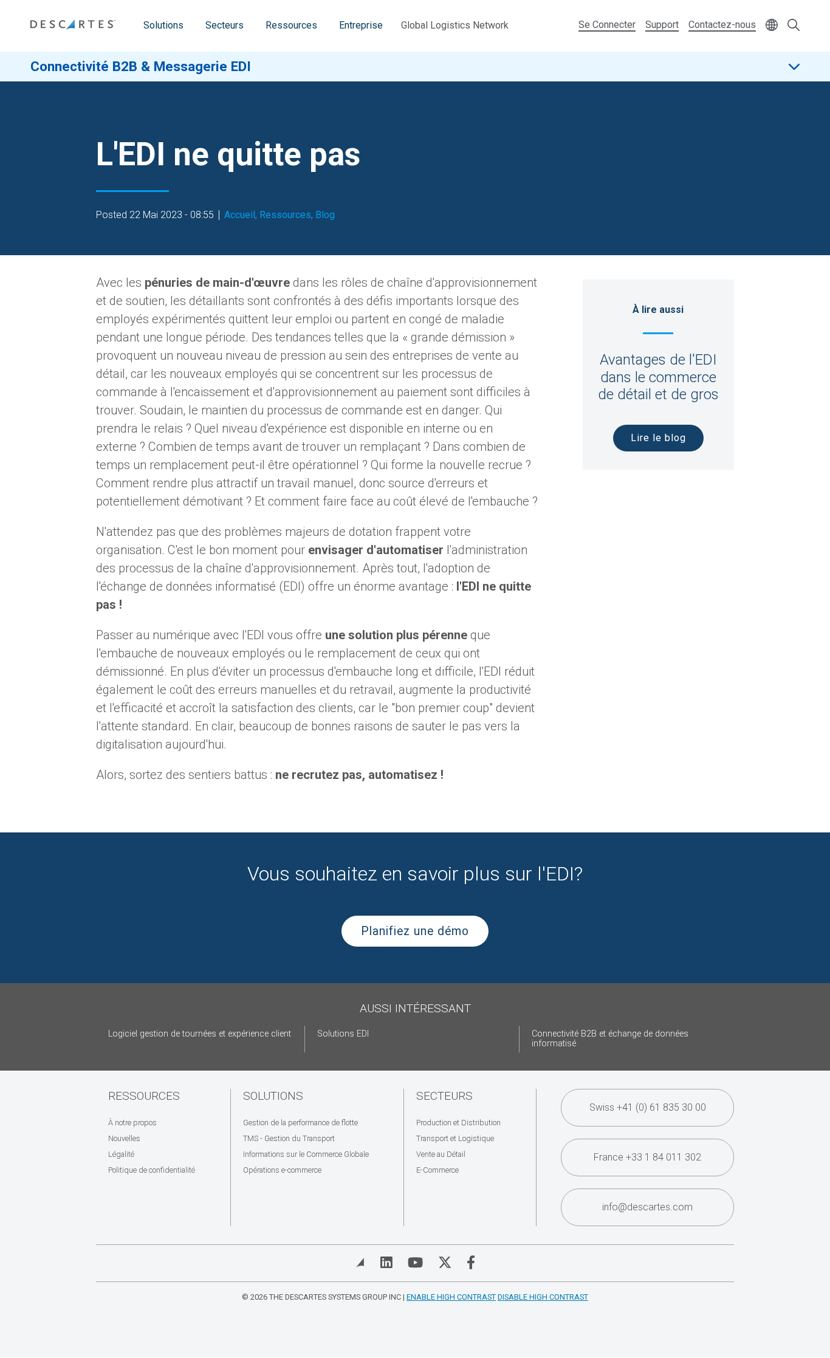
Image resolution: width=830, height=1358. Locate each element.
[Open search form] (793, 26)
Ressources (291, 25)
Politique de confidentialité (151, 1170)
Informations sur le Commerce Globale (306, 1154)
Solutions (163, 25)
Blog (325, 215)
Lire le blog (658, 438)
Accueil (239, 215)
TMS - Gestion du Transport (289, 1138)
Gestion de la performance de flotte (300, 1122)
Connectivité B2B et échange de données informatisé (610, 1039)
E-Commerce (437, 1170)
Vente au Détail (440, 1154)
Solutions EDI (343, 1034)
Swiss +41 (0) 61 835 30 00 (647, 1107)
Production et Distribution (458, 1122)
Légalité (121, 1154)
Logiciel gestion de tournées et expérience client (199, 1034)
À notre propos (132, 1122)
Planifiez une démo (415, 931)
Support (662, 24)
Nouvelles (124, 1138)
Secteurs (224, 25)
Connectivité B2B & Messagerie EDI (140, 66)
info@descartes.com (647, 1207)
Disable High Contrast (543, 1296)
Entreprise (361, 25)
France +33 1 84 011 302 (647, 1157)
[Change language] (772, 26)
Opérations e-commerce (282, 1170)
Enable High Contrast (451, 1296)
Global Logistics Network (455, 25)
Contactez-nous (722, 24)
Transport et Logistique (455, 1138)
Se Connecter (607, 24)
